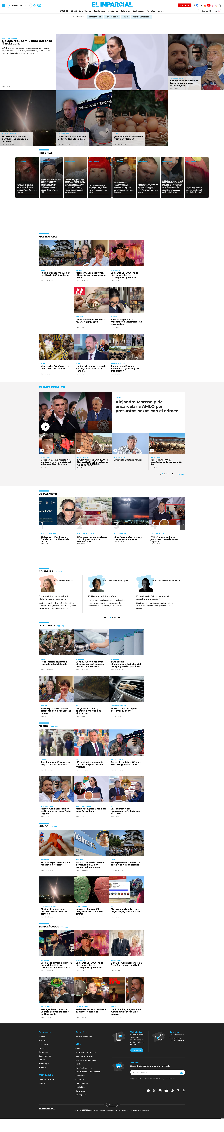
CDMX (74, 11)
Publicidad (80, 1087)
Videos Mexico (46, 457)
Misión (78, 1064)
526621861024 (137, 1035)
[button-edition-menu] (200, 11)
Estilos (42, 1060)
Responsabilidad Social (85, 1060)
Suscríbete (184, 5)
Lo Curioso (80, 659)
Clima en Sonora (120, 534)
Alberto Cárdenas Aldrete (166, 580)
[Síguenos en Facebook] (197, 5)
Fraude (113, 906)
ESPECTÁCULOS (49, 926)
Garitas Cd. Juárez (209, 11)
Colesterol (45, 860)
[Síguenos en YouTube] (209, 5)
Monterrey (113, 11)
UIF (77, 759)
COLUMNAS (46, 571)
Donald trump (81, 906)
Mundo (42, 1040)
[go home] (47, 1108)
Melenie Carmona (82, 1007)
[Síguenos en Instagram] (205, 5)
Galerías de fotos (46, 1079)
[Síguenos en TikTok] (213, 5)
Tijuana (113, 1007)
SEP (112, 806)
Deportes (43, 1052)
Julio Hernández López (115, 580)
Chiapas (44, 759)
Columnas (125, 11)
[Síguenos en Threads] (216, 5)
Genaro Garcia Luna (9, 38)
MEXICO (44, 726)
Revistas (151, 11)
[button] (182, 524)
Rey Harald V (112, 17)
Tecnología (44, 1063)
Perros (78, 706)
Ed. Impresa (139, 11)
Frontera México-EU (9, 134)
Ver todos (181, 474)
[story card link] (112, 62)
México (42, 1037)
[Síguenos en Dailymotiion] (183, 1090)
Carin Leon (45, 960)
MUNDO (43, 826)
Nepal (125, 17)
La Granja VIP (116, 270)
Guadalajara (99, 11)
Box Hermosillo (46, 1007)
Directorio (80, 1075)
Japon (43, 270)
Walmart (79, 860)
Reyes (43, 363)
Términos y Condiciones (165, 1078)
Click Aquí (137, 1050)
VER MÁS (59, 571)
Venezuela (115, 317)
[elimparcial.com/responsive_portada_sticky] (222, 1119)
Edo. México (85, 11)
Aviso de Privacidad (84, 1056)
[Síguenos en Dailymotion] (220, 5)
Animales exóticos (118, 363)
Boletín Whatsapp (83, 1037)
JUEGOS (64, 11)
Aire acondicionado (118, 706)
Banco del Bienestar (85, 534)
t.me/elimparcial (177, 1035)
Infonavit (79, 317)
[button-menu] (3, 5)
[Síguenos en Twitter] (201, 5)
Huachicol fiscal (176, 78)
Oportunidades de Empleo (87, 1072)
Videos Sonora (119, 457)
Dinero (42, 1048)
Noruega (79, 363)
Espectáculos (45, 1056)
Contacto (79, 1079)
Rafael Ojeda (95, 17)
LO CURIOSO (47, 625)
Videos (118, 397)
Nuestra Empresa (83, 1068)
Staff (77, 1049)
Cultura (79, 270)
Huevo (116, 134)
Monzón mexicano (142, 17)
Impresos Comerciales (85, 1052)
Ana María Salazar (64, 580)
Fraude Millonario (48, 534)
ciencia (43, 659)
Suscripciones (81, 1083)
